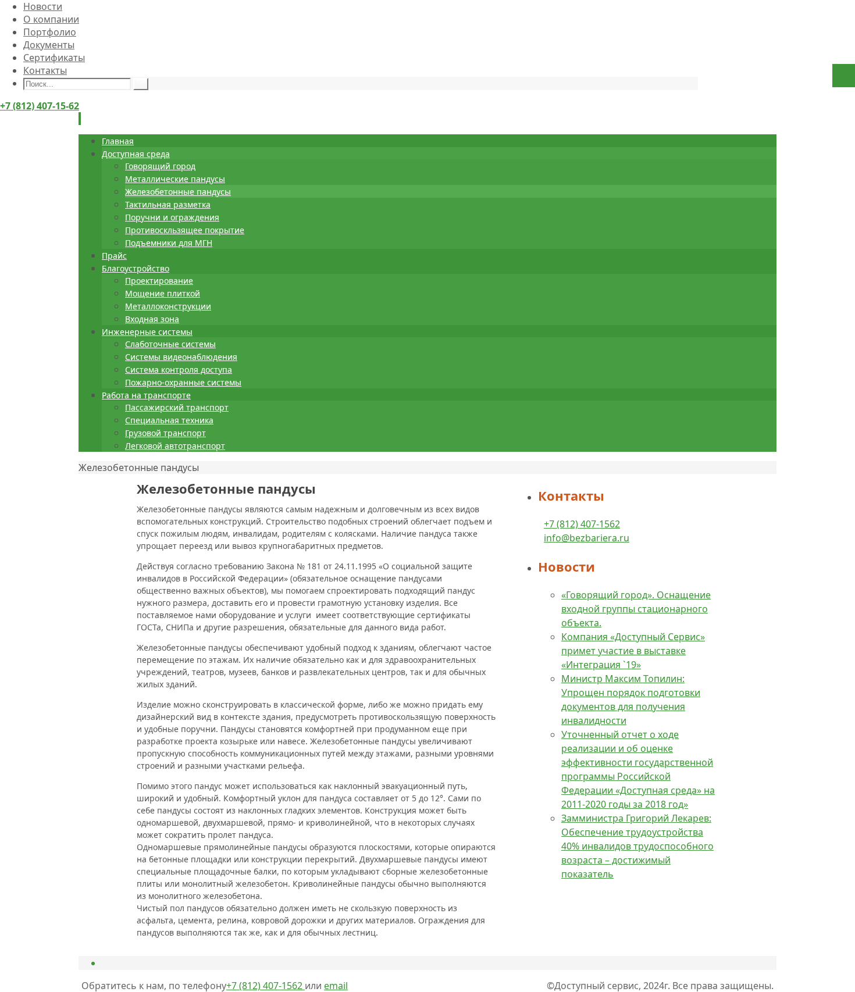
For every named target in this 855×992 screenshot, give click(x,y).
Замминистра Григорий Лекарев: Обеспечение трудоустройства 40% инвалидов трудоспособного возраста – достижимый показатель (637, 846)
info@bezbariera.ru (586, 537)
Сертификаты (54, 57)
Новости (42, 6)
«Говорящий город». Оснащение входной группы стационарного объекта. (636, 608)
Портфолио (49, 32)
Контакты (45, 70)
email (336, 985)
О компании (51, 19)
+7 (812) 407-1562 (582, 524)
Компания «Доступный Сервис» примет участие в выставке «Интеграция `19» (633, 650)
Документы (48, 44)
